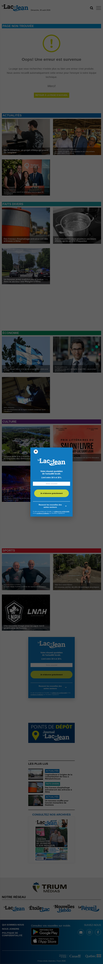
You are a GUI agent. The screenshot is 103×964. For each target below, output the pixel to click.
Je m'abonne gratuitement (51, 493)
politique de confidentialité (61, 511)
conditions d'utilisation (42, 513)
